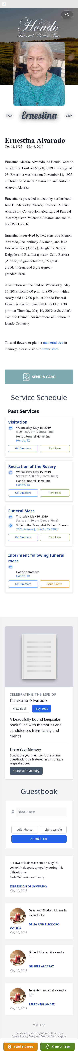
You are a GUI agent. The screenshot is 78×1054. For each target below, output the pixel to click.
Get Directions (23, 448)
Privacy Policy (27, 1036)
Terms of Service (50, 1036)
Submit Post (39, 839)
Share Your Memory (26, 771)
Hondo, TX (23, 440)
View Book (19, 708)
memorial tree (53, 342)
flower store (50, 348)
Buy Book (42, 708)
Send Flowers (54, 584)
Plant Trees (55, 448)
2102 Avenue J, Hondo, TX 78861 (37, 529)
